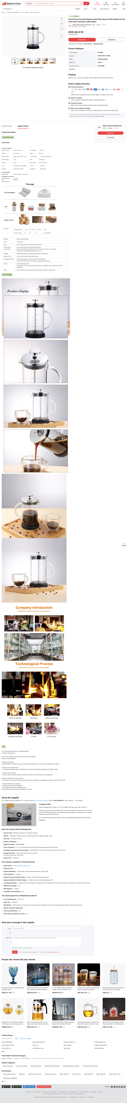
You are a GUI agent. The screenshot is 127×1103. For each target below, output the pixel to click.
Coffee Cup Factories (50, 1074)
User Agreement (73, 1097)
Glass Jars (35, 1045)
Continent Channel (83, 1092)
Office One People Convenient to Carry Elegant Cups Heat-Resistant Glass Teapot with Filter (38, 1024)
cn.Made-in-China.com (80, 1093)
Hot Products (28, 1092)
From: (9, 928)
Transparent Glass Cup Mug (90, 1066)
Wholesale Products (63, 1092)
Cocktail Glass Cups (38, 1048)
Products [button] (29, 3)
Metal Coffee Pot (101, 1074)
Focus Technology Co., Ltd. (51, 1097)
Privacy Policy (90, 1097)
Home (3, 12)
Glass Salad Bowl (99, 1048)
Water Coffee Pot (64, 1074)
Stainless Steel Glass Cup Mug (71, 1066)
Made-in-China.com (56, 1093)
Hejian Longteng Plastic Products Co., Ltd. (83, 24)
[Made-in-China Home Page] (11, 3)
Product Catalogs (26, 1038)
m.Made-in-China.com (67, 1093)
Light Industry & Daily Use (13, 12)
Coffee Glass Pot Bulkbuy (10, 1078)
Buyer (85, 9)
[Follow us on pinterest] (122, 1086)
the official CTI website (42, 800)
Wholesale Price (73, 1092)
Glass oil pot (67, 1048)
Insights (100, 1092)
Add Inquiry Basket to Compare (34, 67)
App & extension (104, 9)
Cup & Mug (25, 12)
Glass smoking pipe (7, 1042)
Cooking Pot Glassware (100, 1045)
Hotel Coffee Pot (88, 1074)
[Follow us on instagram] (117, 1086)
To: (10, 933)
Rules (124, 9)
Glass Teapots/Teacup (8, 1045)
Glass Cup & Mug (34, 12)
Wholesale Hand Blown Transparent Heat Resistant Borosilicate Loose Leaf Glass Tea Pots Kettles (88, 1024)
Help (94, 9)
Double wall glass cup (69, 1042)
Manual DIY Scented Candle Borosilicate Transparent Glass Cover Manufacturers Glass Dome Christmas (113, 1024)
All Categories (7, 9)
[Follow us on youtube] (119, 1086)
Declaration (81, 1097)
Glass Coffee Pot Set (114, 1074)
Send (14, 952)
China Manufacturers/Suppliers (49, 1092)
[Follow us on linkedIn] (124, 1086)
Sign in (123, 4)
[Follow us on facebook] (112, 1086)
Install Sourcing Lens (44, 1086)
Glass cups (26, 865)
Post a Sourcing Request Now (50, 952)
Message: (8, 937)
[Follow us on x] (114, 1086)
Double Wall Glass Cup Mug (52, 1066)
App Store (6, 1086)
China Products (37, 1092)
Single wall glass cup (99, 1042)
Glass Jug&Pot (68, 1045)
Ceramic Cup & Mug (22, 1066)
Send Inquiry (82, 39)
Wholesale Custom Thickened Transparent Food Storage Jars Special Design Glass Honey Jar (13, 1024)
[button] (81, 3)
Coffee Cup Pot (76, 1074)
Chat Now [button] (113, 40)
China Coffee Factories (9, 1074)
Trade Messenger (29, 1086)
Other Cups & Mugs (36, 1066)
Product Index (93, 1092)
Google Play (17, 1086)
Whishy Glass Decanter (39, 1042)
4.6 (105, 128)
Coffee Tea (22, 1074)
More (3, 1081)
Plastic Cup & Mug (8, 1066)
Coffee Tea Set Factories (34, 1074)
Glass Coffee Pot (6, 1048)
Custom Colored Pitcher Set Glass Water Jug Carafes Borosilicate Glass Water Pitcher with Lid (37, 989)
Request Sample (98, 43)
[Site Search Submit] (86, 3)
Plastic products (18, 865)
